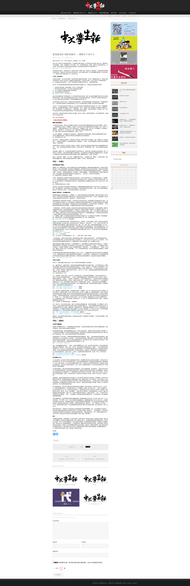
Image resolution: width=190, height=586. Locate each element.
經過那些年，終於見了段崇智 (66, 459)
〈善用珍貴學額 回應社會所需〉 (61, 219)
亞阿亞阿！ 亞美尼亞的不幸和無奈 (127, 137)
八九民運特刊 (116, 15)
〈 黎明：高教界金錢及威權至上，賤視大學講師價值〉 (67, 312)
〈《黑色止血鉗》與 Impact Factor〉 (64, 257)
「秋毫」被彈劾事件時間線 (66, 484)
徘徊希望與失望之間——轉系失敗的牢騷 (94, 459)
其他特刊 (124, 15)
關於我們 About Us (79, 13)
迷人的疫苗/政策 (123, 107)
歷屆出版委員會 (104, 13)
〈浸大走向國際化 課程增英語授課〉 (63, 353)
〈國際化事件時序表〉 (59, 93)
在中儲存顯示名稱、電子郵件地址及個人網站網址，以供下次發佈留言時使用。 (78, 562)
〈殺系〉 (57, 234)
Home (54, 18)
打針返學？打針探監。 (124, 95)
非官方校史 (135, 15)
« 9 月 (112, 188)
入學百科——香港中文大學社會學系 (62, 68)
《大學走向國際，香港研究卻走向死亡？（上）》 (66, 286)
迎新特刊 (109, 15)
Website (55, 551)
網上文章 (114, 13)
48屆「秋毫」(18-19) (60, 57)
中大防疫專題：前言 (124, 113)
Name (55, 542)
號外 (129, 15)
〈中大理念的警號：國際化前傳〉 (62, 343)
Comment (56, 521)
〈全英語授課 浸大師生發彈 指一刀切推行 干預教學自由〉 (68, 354)
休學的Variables (123, 101)
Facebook (132, 13)
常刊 (104, 15)
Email (84, 542)
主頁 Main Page (66, 13)
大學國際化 (56, 440)
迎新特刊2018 (68, 57)
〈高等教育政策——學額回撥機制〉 (62, 232)
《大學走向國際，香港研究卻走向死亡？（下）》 (66, 288)
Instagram (123, 13)
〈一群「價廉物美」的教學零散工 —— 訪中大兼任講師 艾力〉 (69, 313)
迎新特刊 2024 (92, 13)
